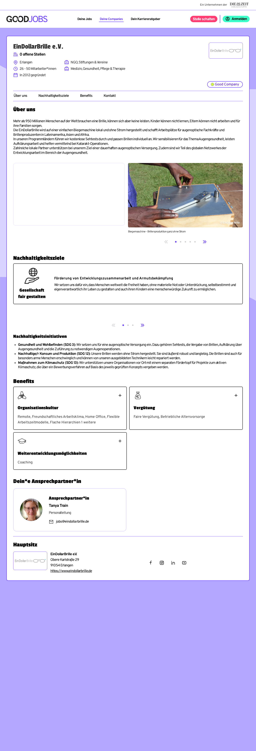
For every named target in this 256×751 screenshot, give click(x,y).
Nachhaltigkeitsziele (53, 96)
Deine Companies (111, 19)
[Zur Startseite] (26, 19)
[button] (176, 242)
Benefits (86, 96)
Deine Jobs (84, 19)
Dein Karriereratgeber (145, 19)
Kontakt (109, 96)
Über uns (20, 96)
